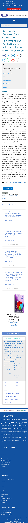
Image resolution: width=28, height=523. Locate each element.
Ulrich (2, 483)
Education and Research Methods (12, 382)
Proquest (3, 488)
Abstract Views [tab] (7, 80)
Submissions (4, 456)
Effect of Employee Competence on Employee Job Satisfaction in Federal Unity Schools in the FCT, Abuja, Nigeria (13, 254)
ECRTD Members (5, 453)
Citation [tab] (5, 87)
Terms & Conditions (14, 521)
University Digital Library (6, 498)
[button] (14, 20)
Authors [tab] (5, 64)
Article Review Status (6, 460)
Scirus (2, 496)
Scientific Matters (8, 402)
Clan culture (13, 182)
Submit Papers (14, 324)
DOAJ (2, 490)
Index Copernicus (4, 494)
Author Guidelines (14, 322)
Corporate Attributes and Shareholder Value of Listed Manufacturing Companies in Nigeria (14, 234)
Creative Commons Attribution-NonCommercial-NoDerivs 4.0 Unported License (12, 197)
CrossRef (3, 502)
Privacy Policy (4, 466)
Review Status (14, 325)
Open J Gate (3, 485)
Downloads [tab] (6, 83)
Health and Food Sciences (10, 396)
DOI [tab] (4, 76)
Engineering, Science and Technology (13, 385)
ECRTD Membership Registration (8, 454)
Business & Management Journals (12, 338)
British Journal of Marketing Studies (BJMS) (13, 341)
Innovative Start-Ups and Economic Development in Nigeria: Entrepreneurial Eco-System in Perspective (14, 214)
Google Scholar (4, 500)
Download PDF (8, 188)
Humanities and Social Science (11, 399)
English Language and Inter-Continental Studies (13, 389)
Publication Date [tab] (7, 73)
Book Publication (5, 464)
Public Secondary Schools (9, 184)
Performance (21, 182)
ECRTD (2, 486)
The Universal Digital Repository (8, 479)
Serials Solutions (4, 492)
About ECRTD (4, 451)
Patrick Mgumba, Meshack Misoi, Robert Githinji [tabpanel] (12, 69)
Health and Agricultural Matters (12, 393)
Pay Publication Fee (5, 462)
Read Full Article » (10, 220)
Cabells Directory (4, 481)
